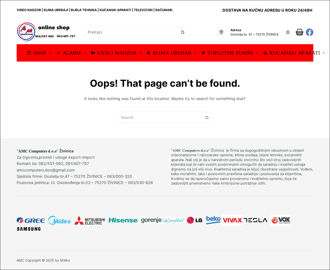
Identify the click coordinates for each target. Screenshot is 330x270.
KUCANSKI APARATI (295, 53)
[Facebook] (309, 32)
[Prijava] (288, 32)
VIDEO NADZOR (116, 53)
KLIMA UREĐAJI (172, 53)
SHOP (39, 53)
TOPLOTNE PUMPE (230, 53)
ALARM (72, 53)
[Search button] (183, 32)
